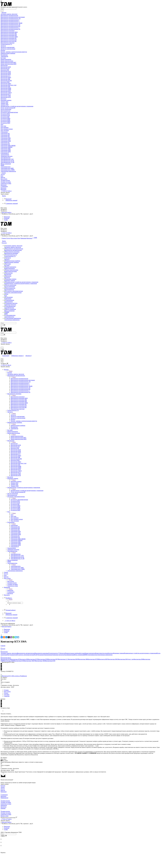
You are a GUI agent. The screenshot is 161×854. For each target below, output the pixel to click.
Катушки (82, 653)
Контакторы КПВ (43, 659)
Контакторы (14, 443)
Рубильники (14, 525)
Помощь (3, 808)
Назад (10, 371)
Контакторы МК (83, 659)
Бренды (3, 790)
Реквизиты (4, 805)
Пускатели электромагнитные (19, 499)
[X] (9, 637)
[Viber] (11, 637)
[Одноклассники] (4, 637)
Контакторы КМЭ (113, 659)
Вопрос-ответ (4, 816)
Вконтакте (7, 216)
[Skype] (16, 637)
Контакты (110, 653)
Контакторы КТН (50, 660)
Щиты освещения (79, 654)
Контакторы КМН (9, 660)
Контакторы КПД (53, 659)
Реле (12, 514)
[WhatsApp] (13, 637)
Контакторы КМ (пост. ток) (126, 659)
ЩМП (85, 654)
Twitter (6, 219)
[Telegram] (18, 637)
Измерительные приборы (18, 425)
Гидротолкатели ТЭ (54, 653)
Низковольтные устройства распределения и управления (27, 490)
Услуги (3, 788)
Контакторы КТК (19, 660)
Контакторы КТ (15, 659)
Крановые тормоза (16, 481)
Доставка (6, 694)
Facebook (6, 218)
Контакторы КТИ (6, 659)
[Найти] (2, 11)
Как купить (10, 581)
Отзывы (6, 690)
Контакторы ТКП (40, 660)
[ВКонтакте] (2, 637)
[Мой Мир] (6, 637)
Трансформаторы (16, 554)
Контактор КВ (24, 659)
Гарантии (6, 696)
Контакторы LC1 (63, 659)
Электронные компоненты (104, 654)
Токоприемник (48, 654)
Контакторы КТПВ (93, 659)
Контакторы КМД (73, 659)
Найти (2, 836)
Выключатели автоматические (19, 378)
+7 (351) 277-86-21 (6, 191)
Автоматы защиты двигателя (9, 653)
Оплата (6, 693)
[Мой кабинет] (1, 346)
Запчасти (13, 415)
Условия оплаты (5, 800)
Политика (3, 807)
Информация (4, 797)
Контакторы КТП (33, 659)
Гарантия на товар (6, 804)
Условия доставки (6, 802)
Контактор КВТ (103, 659)
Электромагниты (16, 566)
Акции (3, 787)
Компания (10, 590)
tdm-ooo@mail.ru (6, 212)
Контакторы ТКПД (29, 660)
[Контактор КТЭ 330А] (14, 676)
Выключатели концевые (18, 396)
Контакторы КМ (138, 659)
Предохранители (12, 654)
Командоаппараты (90, 653)
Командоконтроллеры (17, 436)
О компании (4, 794)
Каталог (9, 372)
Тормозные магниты (58, 654)
